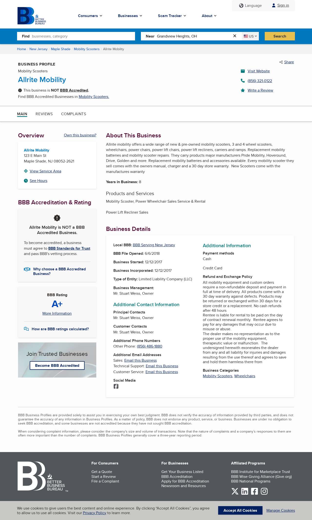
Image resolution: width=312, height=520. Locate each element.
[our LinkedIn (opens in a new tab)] (245, 494)
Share (289, 62)
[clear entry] (236, 36)
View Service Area (45, 171)
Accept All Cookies (240, 510)
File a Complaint (105, 481)
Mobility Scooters (87, 49)
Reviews (44, 114)
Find (25, 36)
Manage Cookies (280, 510)
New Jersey (38, 49)
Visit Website (259, 71)
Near (150, 36)
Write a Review (260, 90)
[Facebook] (116, 387)
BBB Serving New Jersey (154, 245)
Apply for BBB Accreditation (185, 481)
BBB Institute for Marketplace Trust (260, 471)
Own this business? (80, 135)
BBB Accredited (74, 90)
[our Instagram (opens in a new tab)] (264, 494)
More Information (57, 313)
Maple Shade (60, 49)
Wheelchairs (244, 376)
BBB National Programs (250, 481)
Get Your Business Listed (182, 471)
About (207, 16)
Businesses (128, 16)
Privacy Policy (94, 513)
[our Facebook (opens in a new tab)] (254, 494)
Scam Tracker (170, 16)
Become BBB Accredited (57, 365)
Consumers (88, 16)
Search (279, 36)
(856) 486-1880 (149, 346)
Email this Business (140, 360)
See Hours (38, 180)
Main (22, 114)
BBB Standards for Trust (69, 248)
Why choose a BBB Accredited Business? (59, 271)
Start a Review (103, 476)
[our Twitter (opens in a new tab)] (235, 494)
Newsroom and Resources (183, 486)
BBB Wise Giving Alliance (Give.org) (261, 476)
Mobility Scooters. (94, 96)
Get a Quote (101, 471)
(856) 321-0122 (260, 80)
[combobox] (83, 36)
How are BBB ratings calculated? (60, 329)
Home (21, 49)
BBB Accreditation (177, 476)
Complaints (73, 114)
